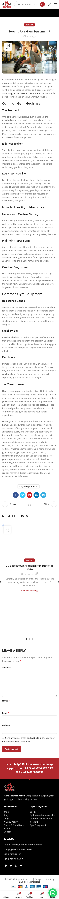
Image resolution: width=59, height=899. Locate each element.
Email (5, 713)
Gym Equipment (29, 486)
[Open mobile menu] (55, 4)
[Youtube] (21, 865)
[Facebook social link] (16, 495)
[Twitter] (11, 865)
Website (6, 725)
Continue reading (29, 591)
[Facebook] (6, 865)
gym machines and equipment (26, 93)
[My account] (50, 4)
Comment (8, 667)
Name (6, 700)
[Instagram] (16, 865)
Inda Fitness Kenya (15, 795)
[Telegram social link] (43, 495)
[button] (52, 892)
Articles (29, 24)
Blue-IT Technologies (29, 881)
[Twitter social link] (22, 495)
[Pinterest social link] (29, 495)
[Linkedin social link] (36, 495)
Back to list (29, 504)
